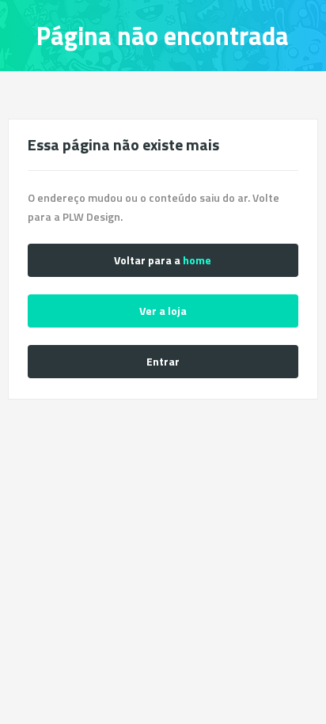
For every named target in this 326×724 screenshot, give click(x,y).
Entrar (163, 361)
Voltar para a (162, 260)
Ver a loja (163, 310)
